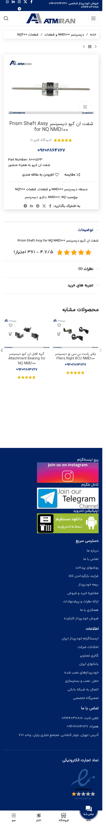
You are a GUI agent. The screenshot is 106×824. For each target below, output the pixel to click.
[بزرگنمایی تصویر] (84, 106)
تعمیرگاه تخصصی (86, 698)
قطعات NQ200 (27, 35)
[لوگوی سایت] (51, 18)
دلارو (43, 197)
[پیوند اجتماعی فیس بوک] (50, 206)
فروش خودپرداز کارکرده (81, 618)
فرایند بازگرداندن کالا (84, 576)
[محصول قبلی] (96, 47)
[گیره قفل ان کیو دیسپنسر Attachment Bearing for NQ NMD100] (27, 333)
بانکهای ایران (89, 664)
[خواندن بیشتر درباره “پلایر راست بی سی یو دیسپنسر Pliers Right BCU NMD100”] (59, 334)
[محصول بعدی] (84, 47)
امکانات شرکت (88, 647)
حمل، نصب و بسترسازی (82, 681)
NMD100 (54, 197)
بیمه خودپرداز (88, 584)
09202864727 (58, 3)
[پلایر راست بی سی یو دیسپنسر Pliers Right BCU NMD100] (76, 333)
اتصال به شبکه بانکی (83, 689)
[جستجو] (6, 18)
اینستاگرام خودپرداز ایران (80, 638)
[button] (101, 350)
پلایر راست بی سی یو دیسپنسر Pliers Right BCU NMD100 (75, 356)
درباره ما (93, 551)
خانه (93, 35)
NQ (63, 197)
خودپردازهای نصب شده (81, 672)
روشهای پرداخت (87, 567)
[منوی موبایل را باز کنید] (93, 18)
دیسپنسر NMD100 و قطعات (64, 35)
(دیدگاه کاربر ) (41, 140)
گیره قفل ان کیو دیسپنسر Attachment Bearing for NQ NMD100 (26, 358)
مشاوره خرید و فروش (83, 593)
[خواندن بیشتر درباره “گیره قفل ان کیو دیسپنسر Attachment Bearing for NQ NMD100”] (10, 334)
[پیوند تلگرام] (19, 9)
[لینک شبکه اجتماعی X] (44, 206)
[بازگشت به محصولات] (90, 47)
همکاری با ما (89, 610)
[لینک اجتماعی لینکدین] (32, 206)
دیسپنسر (31, 197)
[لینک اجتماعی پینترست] (38, 206)
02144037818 (90, 7)
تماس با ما (91, 559)
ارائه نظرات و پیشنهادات (81, 601)
